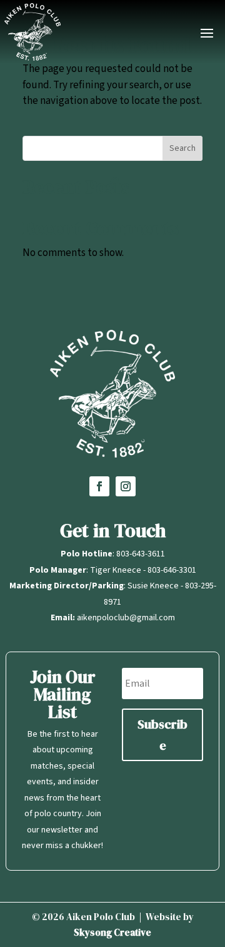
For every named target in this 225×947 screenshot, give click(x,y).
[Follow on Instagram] (126, 486)
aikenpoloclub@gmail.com (126, 618)
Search (182, 148)
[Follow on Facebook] (99, 486)
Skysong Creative (112, 932)
